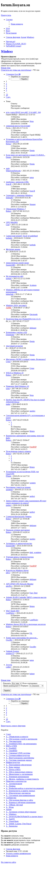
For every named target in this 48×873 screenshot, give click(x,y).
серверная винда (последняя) (18, 126)
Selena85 (9, 198)
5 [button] (6, 90)
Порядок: (25, 686)
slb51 (8, 573)
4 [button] (6, 88)
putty (8, 168)
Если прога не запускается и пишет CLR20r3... (25, 155)
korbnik (9, 238)
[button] (13, 74)
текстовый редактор (14, 346)
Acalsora (33, 285)
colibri (8, 667)
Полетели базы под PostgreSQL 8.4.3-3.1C (23, 319)
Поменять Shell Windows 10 (17, 386)
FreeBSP (33, 447)
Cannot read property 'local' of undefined (22, 236)
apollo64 (9, 490)
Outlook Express (12, 651)
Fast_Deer (34, 593)
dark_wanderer (35, 552)
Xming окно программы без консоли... (22, 638)
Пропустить (6, 15)
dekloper (33, 328)
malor (8, 404)
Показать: (7, 683)
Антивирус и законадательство (19, 543)
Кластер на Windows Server (17, 570)
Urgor (8, 362)
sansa (32, 177)
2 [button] (6, 84)
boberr (32, 674)
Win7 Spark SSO (12, 611)
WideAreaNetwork (13, 171)
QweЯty (9, 640)
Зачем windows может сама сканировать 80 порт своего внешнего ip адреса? (26, 502)
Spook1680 (10, 265)
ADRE (8, 308)
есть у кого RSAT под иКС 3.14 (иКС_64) (23, 112)
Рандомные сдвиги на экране (18, 487)
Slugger (33, 204)
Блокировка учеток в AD (16, 332)
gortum (8, 278)
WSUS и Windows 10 (14, 373)
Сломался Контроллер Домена (18, 516)
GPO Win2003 (12, 222)
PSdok (8, 476)
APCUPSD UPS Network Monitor (19, 584)
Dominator (10, 335)
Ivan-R (8, 184)
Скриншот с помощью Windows (19, 195)
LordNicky (10, 613)
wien (8, 388)
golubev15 (10, 653)
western (33, 483)
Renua (8, 144)
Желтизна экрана (13, 249)
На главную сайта (8, 862)
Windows (7, 51)
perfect (32, 496)
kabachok (9, 294)
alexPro (9, 586)
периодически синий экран (17, 263)
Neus (32, 121)
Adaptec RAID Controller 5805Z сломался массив (26, 597)
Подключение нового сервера (18, 451)
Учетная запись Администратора (20, 557)
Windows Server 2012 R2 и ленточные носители (26, 624)
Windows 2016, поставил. (16, 305)
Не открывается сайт (14, 276)
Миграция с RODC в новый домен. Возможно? (26, 359)
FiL (31, 633)
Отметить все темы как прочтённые (16, 70)
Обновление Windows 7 (16, 209)
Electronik (34, 314)
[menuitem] (17, 24)
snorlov (32, 411)
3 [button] (6, 86)
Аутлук (9, 665)
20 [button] (7, 95)
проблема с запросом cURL (17, 182)
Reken (8, 211)
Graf (7, 225)
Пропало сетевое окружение (18, 530)
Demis (32, 150)
